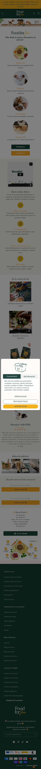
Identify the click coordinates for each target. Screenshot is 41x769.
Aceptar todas (20, 406)
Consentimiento (11, 376)
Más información (29, 376)
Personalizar (20, 396)
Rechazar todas (20, 401)
